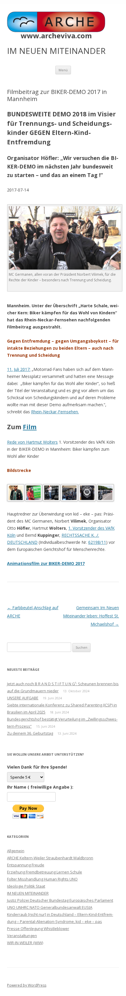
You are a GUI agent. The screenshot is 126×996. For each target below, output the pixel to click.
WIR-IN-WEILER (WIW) (25, 942)
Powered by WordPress (26, 985)
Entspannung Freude (25, 865)
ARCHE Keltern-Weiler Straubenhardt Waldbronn (50, 857)
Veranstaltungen (22, 935)
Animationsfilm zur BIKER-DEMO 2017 (46, 563)
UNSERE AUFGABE (22, 698)
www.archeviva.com (56, 35)
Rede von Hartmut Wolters (32, 442)
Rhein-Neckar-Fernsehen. (55, 411)
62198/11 (97, 542)
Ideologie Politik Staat (26, 886)
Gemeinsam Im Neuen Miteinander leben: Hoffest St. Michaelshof (91, 616)
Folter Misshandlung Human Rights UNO (42, 879)
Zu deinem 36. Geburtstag (30, 733)
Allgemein (15, 850)
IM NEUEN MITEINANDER (28, 893)
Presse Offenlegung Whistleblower (38, 928)
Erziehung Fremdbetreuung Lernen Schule (44, 872)
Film (30, 427)
